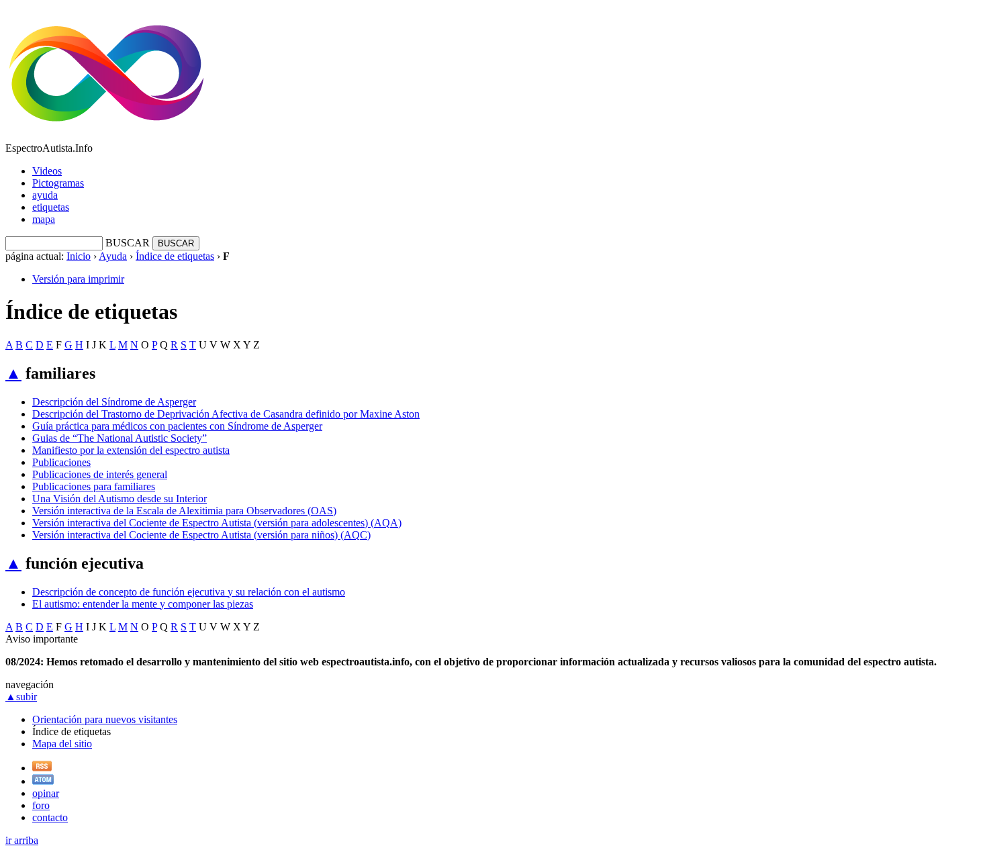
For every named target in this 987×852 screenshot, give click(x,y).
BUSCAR (127, 242)
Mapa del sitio (62, 743)
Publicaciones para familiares (93, 486)
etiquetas (50, 207)
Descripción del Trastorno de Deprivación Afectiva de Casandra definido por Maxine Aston (226, 414)
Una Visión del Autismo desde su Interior (119, 498)
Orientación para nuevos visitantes (104, 719)
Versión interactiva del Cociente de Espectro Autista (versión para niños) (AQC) (201, 534)
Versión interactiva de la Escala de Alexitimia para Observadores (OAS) (184, 510)
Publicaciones (61, 462)
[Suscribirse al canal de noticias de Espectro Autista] (42, 767)
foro (41, 805)
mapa (43, 219)
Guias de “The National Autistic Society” (119, 438)
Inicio (78, 256)
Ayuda (113, 256)
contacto (50, 817)
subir (21, 696)
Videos (47, 171)
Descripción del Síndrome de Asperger (114, 402)
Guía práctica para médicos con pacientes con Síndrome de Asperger (177, 426)
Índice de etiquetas (175, 256)
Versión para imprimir (78, 279)
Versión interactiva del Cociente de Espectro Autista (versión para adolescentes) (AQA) (217, 522)
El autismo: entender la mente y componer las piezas (142, 604)
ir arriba (21, 840)
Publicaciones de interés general (99, 474)
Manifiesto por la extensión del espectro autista (131, 450)
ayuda (45, 195)
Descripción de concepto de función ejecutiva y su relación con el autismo (188, 592)
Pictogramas (58, 183)
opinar (45, 793)
